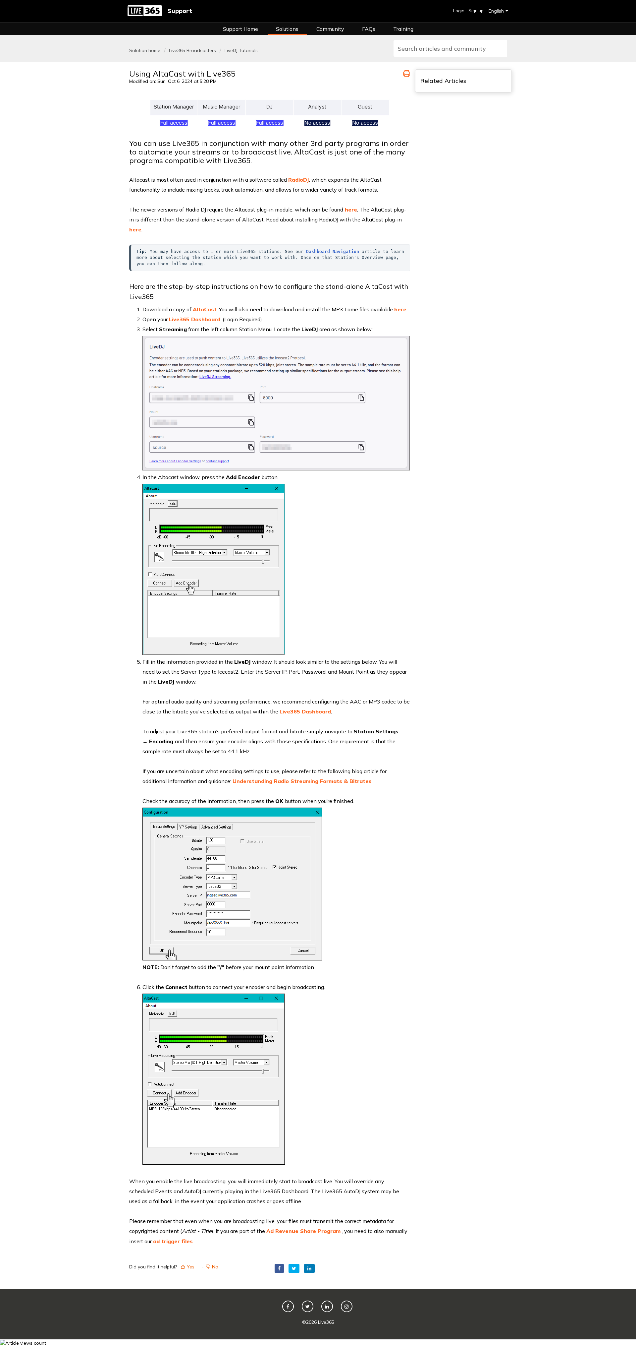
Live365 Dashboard (305, 711)
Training (403, 29)
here (135, 229)
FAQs (368, 29)
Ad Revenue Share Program (303, 1231)
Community (330, 29)
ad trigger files (173, 1241)
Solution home (145, 50)
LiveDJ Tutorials (241, 50)
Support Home (240, 29)
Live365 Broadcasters (192, 50)
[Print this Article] (406, 73)
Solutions (287, 29)
